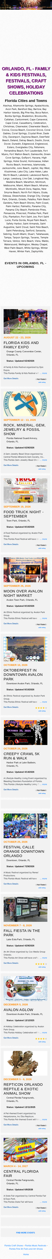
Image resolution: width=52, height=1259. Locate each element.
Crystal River (35, 133)
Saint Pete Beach (39, 227)
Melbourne (9, 185)
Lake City (22, 171)
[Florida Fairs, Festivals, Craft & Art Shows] (26, 4)
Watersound (10, 244)
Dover (7, 143)
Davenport (14, 136)
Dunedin (16, 143)
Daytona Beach (29, 136)
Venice (16, 240)
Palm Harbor (12, 206)
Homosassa (34, 161)
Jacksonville (8, 168)
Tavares (34, 237)
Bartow (37, 109)
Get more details (11, 378)
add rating (41, 382)
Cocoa (5, 129)
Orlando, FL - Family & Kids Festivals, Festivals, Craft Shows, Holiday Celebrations (26, 80)
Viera (37, 240)
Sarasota (40, 230)
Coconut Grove (34, 129)
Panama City (39, 206)
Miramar (43, 185)
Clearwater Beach (38, 126)
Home (26, 1254)
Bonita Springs (13, 116)
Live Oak (27, 178)
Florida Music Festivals (35, 1245)
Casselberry (25, 122)
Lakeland (23, 175)
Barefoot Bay (25, 109)
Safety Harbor (14, 223)
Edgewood (28, 143)
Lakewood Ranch (39, 175)
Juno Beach (23, 168)
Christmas (8, 126)
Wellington (24, 244)
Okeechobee (19, 195)
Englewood (41, 143)
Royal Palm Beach (37, 220)
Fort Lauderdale (33, 150)
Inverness (27, 164)
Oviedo (22, 199)
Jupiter (34, 168)
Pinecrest (21, 213)
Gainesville (37, 154)
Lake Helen (35, 171)
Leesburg (16, 178)
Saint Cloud (22, 227)
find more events (25, 1233)
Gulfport (26, 157)
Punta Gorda (19, 220)
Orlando (13, 199)
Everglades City (24, 147)
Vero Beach (27, 240)
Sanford (30, 230)
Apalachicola (42, 105)
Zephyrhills (37, 251)
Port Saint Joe (29, 216)
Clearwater (21, 126)
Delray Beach (26, 140)
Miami (19, 185)
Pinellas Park (34, 213)
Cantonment (21, 119)
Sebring (7, 234)
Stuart (31, 234)
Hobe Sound (20, 161)
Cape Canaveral (38, 119)
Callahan (9, 119)
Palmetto (26, 206)
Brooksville (41, 116)
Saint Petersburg (15, 230)
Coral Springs (19, 133)
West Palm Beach (13, 247)
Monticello (11, 188)
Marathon (29, 181)
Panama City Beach (16, 209)
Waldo (45, 240)
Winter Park (23, 251)
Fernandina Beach (13, 150)
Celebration (39, 122)
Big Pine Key (27, 112)
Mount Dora (24, 188)
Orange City (33, 195)
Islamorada (39, 164)
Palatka (32, 199)
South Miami (19, 234)
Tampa (7, 237)
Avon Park (11, 109)
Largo (6, 178)
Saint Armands (31, 223)
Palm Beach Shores (24, 202)
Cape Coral (11, 122)
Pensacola (9, 213)
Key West (45, 168)
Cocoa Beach (17, 129)
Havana (36, 157)
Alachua (7, 105)
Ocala (44, 192)
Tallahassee (42, 234)
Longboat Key (40, 178)
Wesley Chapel (39, 244)
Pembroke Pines (37, 209)
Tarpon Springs (21, 237)
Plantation (14, 216)
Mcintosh (40, 181)
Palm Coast (42, 202)
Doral (46, 140)
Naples (36, 188)
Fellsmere (39, 147)
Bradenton (27, 116)
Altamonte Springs (23, 105)
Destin (38, 140)
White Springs (31, 247)
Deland (14, 140)
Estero (10, 147)
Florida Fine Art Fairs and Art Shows (26, 1249)
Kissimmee (10, 171)
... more (43, 373)
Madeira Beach (14, 181)
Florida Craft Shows (13, 1245)
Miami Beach (31, 185)
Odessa (7, 195)
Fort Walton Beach (20, 154)
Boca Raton (41, 112)
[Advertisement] (26, 39)
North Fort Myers (30, 192)
